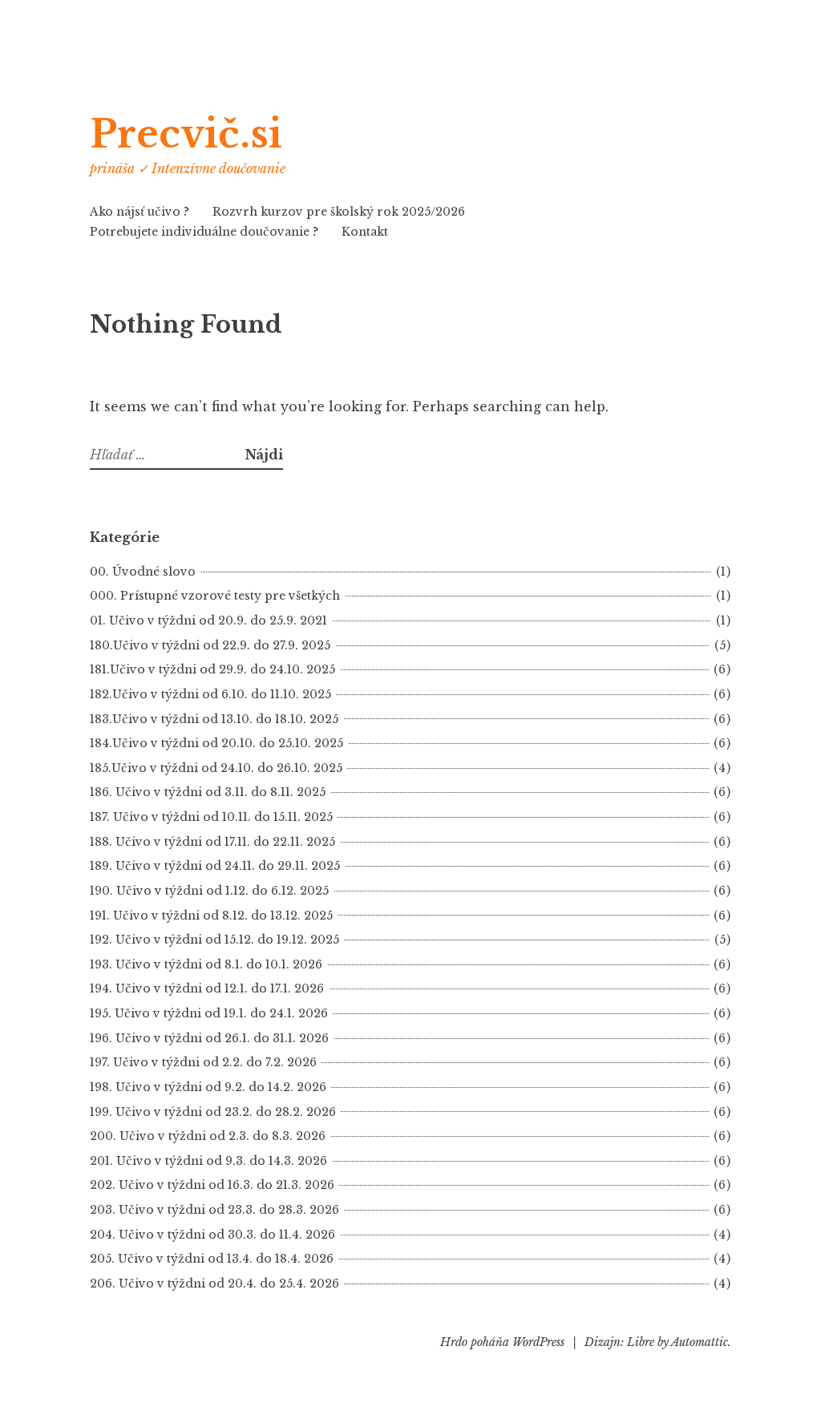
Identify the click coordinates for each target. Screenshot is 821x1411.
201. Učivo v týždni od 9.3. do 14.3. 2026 (208, 1161)
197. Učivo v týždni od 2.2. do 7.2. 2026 (203, 1062)
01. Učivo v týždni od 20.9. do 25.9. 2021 (208, 620)
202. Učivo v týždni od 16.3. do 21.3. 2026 (212, 1185)
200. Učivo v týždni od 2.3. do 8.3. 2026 (208, 1136)
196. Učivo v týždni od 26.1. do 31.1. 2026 (209, 1038)
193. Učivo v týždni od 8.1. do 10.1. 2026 (206, 964)
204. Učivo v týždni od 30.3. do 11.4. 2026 (212, 1234)
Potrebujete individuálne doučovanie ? (204, 231)
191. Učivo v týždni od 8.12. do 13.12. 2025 (211, 915)
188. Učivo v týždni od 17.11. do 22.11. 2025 (212, 842)
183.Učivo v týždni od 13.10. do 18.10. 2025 (214, 719)
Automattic (699, 1342)
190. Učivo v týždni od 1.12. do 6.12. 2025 (209, 890)
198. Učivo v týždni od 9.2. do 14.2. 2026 (208, 1087)
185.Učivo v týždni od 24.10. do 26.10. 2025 (216, 768)
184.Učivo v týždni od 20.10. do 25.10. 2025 (216, 743)
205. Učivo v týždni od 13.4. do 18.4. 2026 (212, 1258)
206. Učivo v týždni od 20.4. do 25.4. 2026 (214, 1283)
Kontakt (365, 231)
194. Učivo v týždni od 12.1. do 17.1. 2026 (207, 988)
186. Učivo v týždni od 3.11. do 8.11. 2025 (208, 792)
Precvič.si (186, 134)
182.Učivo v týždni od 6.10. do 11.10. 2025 (210, 694)
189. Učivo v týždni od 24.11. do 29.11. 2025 (215, 866)
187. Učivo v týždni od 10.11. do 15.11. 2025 (211, 817)
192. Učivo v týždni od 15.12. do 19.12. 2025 (214, 939)
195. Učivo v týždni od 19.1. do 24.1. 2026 (209, 1013)
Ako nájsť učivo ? (139, 211)
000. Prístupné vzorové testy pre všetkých (215, 595)
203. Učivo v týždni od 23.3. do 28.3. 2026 (214, 1210)
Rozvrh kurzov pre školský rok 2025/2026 (338, 211)
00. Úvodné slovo (143, 571)
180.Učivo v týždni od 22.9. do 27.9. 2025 (210, 645)
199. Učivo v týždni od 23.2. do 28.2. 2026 (213, 1112)
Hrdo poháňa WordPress (502, 1342)
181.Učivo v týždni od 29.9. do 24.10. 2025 (212, 669)
